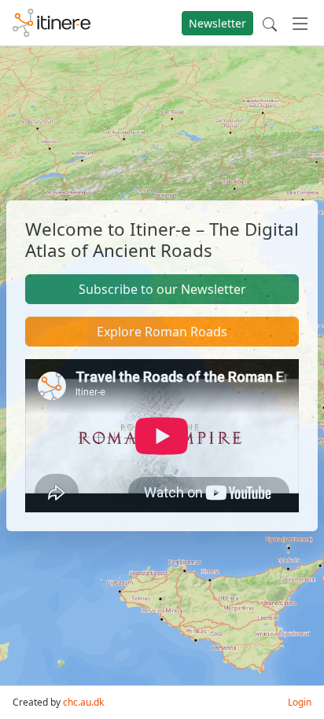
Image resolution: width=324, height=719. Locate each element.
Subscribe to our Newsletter (162, 289)
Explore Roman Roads (162, 331)
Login (299, 702)
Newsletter (217, 23)
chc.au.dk (83, 702)
